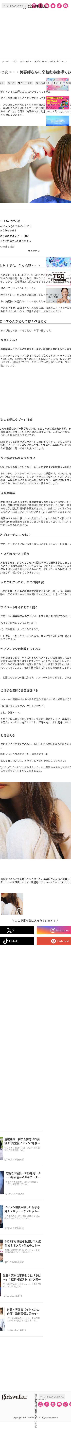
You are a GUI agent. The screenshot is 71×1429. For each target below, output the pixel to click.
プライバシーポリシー (36, 1410)
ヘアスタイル (43, 83)
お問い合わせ (36, 1403)
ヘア (12, 83)
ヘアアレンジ (26, 83)
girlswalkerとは (36, 1399)
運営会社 (36, 1395)
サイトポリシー (36, 1406)
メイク (59, 83)
